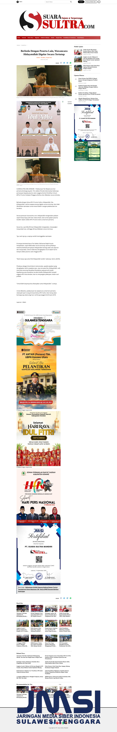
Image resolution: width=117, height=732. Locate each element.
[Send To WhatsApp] (70, 63)
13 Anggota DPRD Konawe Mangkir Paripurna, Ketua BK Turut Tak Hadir (22, 644)
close (60, 684)
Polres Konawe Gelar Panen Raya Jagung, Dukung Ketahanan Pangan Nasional (36, 630)
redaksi (38, 57)
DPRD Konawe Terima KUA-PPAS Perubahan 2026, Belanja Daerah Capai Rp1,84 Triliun (36, 644)
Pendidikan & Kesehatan (69, 37)
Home (18, 37)
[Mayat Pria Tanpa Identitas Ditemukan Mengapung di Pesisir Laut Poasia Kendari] (51, 638)
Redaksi (81, 1)
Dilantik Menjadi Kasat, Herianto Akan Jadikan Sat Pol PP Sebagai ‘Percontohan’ (88, 99)
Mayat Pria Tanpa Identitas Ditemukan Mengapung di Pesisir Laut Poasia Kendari (50, 644)
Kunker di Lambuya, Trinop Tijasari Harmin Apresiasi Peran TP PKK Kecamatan (89, 93)
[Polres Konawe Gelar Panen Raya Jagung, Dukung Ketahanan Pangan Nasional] (37, 623)
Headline (43, 57)
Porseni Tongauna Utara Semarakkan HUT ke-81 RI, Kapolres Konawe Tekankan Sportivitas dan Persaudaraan (37, 615)
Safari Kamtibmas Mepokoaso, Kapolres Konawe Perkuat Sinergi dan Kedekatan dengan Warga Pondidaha (65, 630)
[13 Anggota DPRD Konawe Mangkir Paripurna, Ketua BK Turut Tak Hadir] (23, 638)
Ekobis (52, 37)
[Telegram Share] (67, 63)
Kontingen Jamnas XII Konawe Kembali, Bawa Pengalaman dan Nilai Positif (51, 615)
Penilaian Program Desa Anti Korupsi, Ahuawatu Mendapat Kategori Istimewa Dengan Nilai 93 (88, 87)
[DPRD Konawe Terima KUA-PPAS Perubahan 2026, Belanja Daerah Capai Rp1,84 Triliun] (37, 638)
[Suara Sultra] (58, 19)
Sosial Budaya (80, 37)
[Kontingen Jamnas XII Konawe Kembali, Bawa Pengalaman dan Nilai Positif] (51, 608)
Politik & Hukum (45, 37)
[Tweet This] (64, 63)
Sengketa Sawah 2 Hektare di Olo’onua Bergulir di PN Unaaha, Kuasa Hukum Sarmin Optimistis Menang (22, 630)
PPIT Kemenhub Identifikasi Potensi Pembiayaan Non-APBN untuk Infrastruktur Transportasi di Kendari (65, 644)
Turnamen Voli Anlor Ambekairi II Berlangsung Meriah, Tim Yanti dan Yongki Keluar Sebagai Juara (22, 615)
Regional (37, 37)
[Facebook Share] (61, 63)
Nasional (24, 37)
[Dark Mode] (99, 1)
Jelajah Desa (59, 37)
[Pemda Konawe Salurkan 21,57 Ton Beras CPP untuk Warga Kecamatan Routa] (51, 623)
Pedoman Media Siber (91, 1)
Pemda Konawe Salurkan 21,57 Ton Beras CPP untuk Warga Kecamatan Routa (51, 630)
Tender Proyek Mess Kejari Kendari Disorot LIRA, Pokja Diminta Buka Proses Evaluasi (65, 615)
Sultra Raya (30, 37)
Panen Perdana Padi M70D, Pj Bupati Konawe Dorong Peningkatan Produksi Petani (87, 80)
